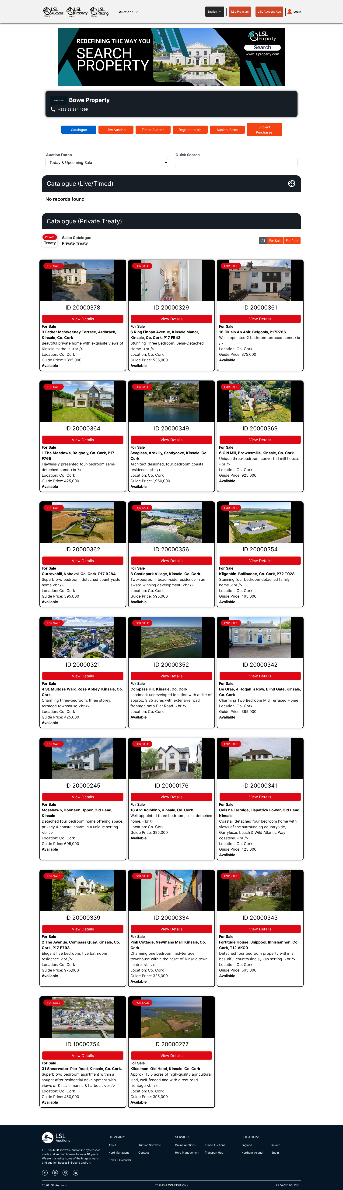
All (263, 241)
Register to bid (190, 130)
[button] (214, 12)
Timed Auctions (215, 1145)
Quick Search (187, 154)
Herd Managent (118, 1152)
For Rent (292, 241)
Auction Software (149, 1145)
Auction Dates (59, 154)
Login (297, 11)
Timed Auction (153, 130)
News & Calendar (119, 1160)
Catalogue (79, 130)
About (112, 1145)
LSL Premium (239, 11)
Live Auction (116, 130)
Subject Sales (227, 130)
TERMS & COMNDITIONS (171, 1185)
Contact (143, 1152)
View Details (83, 319)
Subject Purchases (264, 129)
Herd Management (187, 1152)
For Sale (275, 241)
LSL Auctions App (269, 11)
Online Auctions (185, 1145)
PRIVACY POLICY (287, 1185)
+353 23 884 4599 (73, 109)
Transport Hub (214, 1152)
